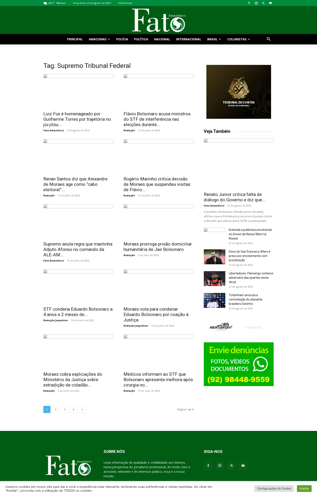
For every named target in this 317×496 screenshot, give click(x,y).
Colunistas (236, 39)
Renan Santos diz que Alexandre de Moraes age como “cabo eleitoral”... (75, 184)
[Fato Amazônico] (158, 20)
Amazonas (98, 39)
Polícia (122, 39)
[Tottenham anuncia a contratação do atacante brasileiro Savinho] (214, 300)
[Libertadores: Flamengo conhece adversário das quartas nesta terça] (214, 278)
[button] (268, 40)
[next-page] (82, 409)
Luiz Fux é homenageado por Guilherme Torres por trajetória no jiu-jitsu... (77, 119)
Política (141, 39)
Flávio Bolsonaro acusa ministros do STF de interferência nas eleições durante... (157, 119)
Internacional (188, 39)
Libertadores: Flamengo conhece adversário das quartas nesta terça (251, 278)
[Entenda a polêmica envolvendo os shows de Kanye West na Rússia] (214, 235)
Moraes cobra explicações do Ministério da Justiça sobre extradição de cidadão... (72, 380)
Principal (75, 39)
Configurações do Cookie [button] (274, 488)
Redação (129, 130)
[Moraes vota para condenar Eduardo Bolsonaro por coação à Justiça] (158, 286)
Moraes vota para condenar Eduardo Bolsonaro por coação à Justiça (156, 314)
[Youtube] (270, 3)
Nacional (162, 39)
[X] (263, 3)
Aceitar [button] (304, 488)
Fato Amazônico (53, 130)
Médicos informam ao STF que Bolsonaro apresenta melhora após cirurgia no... (158, 380)
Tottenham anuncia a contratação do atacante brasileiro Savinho (245, 299)
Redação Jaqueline (55, 320)
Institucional (125, 3)
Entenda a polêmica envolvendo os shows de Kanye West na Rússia (250, 234)
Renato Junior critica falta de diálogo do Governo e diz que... (234, 197)
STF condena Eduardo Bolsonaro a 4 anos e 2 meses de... (78, 312)
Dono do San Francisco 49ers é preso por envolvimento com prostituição (249, 256)
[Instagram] (256, 3)
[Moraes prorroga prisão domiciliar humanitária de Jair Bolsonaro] (158, 221)
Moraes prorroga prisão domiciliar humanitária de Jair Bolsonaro (158, 246)
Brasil (212, 39)
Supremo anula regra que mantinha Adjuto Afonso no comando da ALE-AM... (77, 249)
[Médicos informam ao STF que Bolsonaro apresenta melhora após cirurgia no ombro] (158, 351)
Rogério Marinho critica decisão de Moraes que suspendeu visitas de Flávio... (157, 184)
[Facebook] (249, 3)
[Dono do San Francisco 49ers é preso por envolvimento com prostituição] (214, 256)
